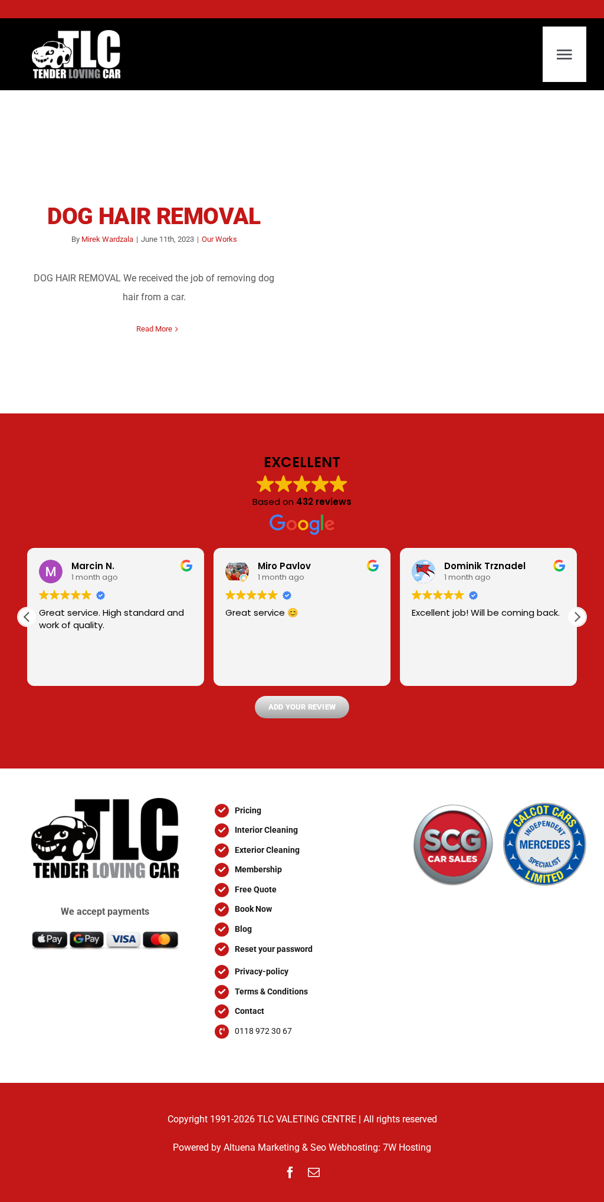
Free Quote (256, 889)
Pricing (248, 810)
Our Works (219, 239)
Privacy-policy (261, 971)
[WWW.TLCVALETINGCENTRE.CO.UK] (82, 54)
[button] (577, 617)
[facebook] (290, 1172)
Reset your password (274, 949)
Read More (154, 328)
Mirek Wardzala (107, 239)
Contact (249, 1011)
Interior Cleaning (266, 830)
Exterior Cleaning (267, 850)
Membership (258, 869)
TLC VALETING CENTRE (306, 1119)
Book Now (253, 909)
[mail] (314, 1172)
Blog (243, 929)
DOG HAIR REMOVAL (154, 216)
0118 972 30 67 (263, 1031)
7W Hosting (407, 1147)
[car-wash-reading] (105, 802)
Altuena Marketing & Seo (275, 1147)
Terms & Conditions (271, 991)
